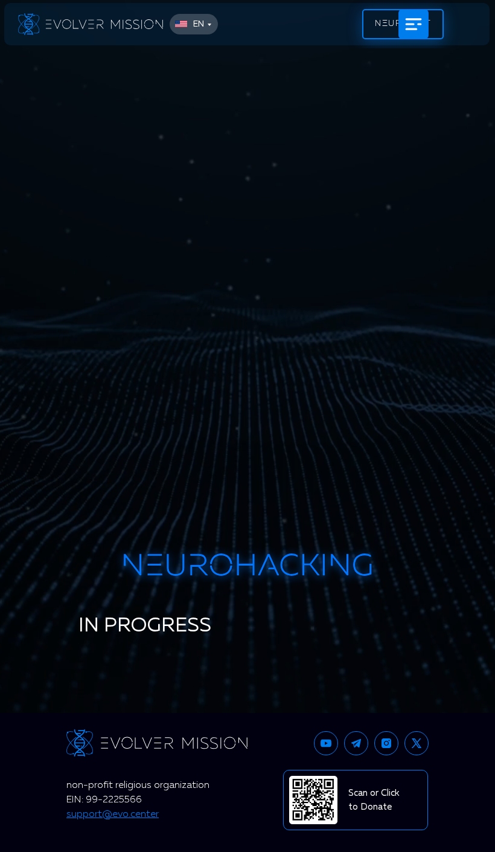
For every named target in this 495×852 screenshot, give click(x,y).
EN (198, 24)
